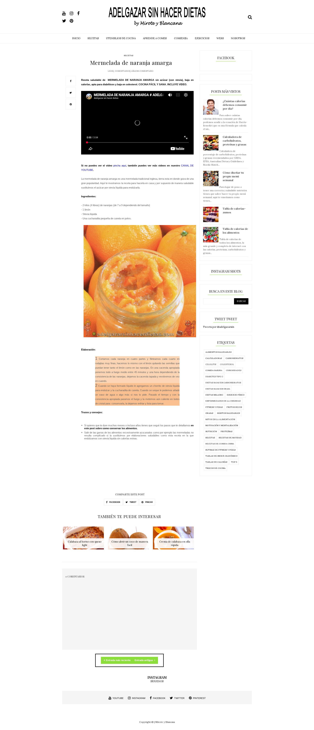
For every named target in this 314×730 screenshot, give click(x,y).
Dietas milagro (214, 395)
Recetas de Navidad (230, 437)
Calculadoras (213, 358)
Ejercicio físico (235, 395)
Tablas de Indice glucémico (221, 456)
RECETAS (93, 38)
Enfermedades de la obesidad (223, 401)
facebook (159, 698)
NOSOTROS (238, 38)
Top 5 (234, 462)
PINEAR (149, 502)
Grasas (209, 413)
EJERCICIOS (202, 38)
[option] (84, 540)
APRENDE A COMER (155, 38)
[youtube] (65, 13)
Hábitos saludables (228, 413)
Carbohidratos (234, 358)
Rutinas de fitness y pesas (220, 450)
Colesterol (227, 364)
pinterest (199, 698)
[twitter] (65, 21)
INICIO (76, 38)
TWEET (132, 502)
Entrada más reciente (118, 660)
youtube (118, 698)
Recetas (128, 55)
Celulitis (210, 364)
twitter (179, 698)
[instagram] (73, 13)
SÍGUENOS (157, 681)
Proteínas (226, 431)
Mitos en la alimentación (220, 419)
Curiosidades (233, 370)
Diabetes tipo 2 (214, 376)
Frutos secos (234, 407)
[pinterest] (73, 21)
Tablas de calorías (216, 462)
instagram (138, 698)
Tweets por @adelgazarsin (218, 326)
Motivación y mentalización (221, 425)
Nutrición (211, 431)
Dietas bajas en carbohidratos (223, 382)
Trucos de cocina (215, 468)
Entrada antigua (144, 660)
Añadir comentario (142, 71)
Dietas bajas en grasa (217, 389)
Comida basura (213, 370)
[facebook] (80, 13)
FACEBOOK (114, 502)
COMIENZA (181, 38)
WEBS (220, 38)
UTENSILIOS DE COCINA (121, 38)
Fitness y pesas (214, 407)
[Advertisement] (129, 470)
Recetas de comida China (219, 443)
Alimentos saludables (218, 352)
